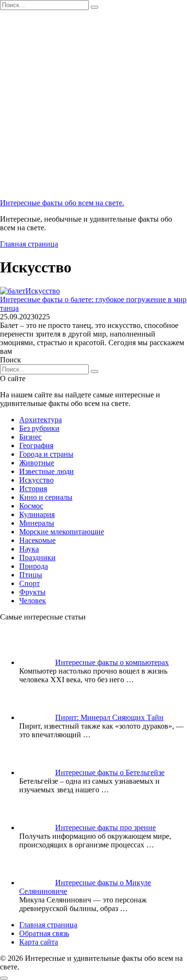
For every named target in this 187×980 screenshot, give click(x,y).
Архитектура (40, 420)
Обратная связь (44, 933)
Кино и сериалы (45, 497)
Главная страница (29, 244)
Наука (29, 549)
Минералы (36, 523)
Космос (31, 506)
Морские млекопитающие (61, 532)
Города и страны (46, 454)
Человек (32, 601)
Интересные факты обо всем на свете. (62, 203)
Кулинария (37, 514)
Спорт (29, 583)
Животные (36, 463)
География (36, 445)
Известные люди (46, 471)
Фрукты (32, 592)
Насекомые (37, 540)
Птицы (30, 575)
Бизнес (30, 437)
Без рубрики (39, 428)
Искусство (36, 480)
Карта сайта (38, 942)
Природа (33, 566)
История (33, 488)
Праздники (37, 557)
